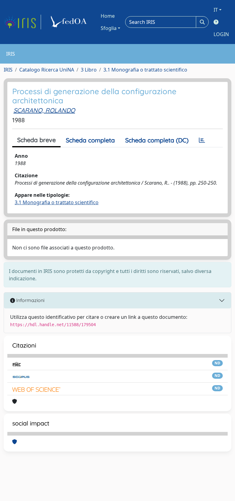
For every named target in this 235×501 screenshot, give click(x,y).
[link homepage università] (70, 22)
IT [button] (216, 9)
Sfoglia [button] (109, 28)
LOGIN (221, 34)
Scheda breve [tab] (36, 140)
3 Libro (89, 69)
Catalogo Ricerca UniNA (46, 69)
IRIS (8, 69)
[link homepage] (22, 22)
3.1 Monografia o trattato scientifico (145, 69)
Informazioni (29, 300)
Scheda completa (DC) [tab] (156, 140)
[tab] (202, 140)
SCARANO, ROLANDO (44, 110)
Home (108, 16)
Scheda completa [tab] (90, 140)
